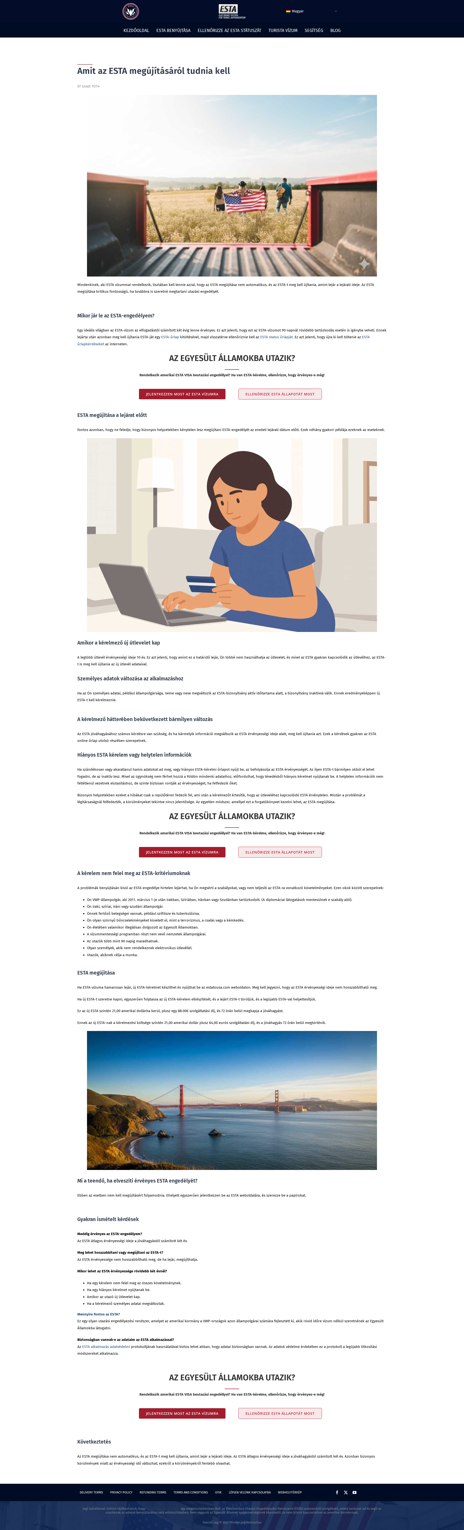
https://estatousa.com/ (163, 1508)
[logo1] (232, 5)
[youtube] (354, 1492)
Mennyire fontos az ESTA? (98, 1314)
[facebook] (337, 1492)
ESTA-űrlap (170, 337)
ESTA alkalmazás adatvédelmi (106, 1347)
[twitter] (346, 1492)
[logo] (130, 4)
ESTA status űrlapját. (277, 337)
